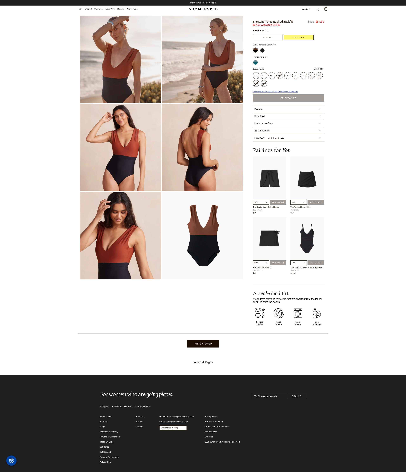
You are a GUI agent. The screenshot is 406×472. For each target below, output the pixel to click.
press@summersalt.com (177, 421)
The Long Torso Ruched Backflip (273, 21)
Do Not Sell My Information (217, 426)
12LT (295, 75)
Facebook (116, 406)
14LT (303, 75)
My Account (105, 416)
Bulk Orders (105, 462)
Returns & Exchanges (110, 437)
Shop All (88, 9)
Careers (139, 426)
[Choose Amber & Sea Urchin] (255, 50)
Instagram (104, 406)
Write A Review (203, 344)
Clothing (120, 9)
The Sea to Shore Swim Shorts (266, 207)
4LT (264, 75)
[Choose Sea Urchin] (262, 50)
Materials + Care (287, 123)
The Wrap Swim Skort (262, 267)
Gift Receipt (105, 452)
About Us (140, 416)
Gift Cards (104, 447)
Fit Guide (104, 421)
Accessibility (211, 432)
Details (287, 109)
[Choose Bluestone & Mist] (255, 62)
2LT (256, 75)
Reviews (140, 421)
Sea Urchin (257, 210)
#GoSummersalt (143, 406)
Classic (267, 37)
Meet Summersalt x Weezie (203, 3)
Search (317, 9)
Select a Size (288, 98)
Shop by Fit (306, 9)
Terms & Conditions (214, 421)
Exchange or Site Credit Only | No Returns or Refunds (275, 92)
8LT (280, 75)
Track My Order (107, 442)
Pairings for (272, 150)
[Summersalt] (203, 8)
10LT (287, 75)
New (80, 9)
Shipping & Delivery (109, 432)
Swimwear (98, 9)
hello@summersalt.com (183, 416)
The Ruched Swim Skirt (300, 207)
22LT (264, 83)
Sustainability (287, 130)
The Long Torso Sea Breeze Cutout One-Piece (307, 267)
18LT (319, 75)
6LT (272, 75)
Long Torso (298, 37)
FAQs (102, 426)
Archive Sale (132, 9)
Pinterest (128, 406)
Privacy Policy (211, 416)
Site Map (209, 437)
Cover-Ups (110, 9)
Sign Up (296, 396)
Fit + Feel (287, 116)
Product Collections (109, 457)
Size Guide (318, 69)
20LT (256, 83)
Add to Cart (278, 202)
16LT (311, 75)
